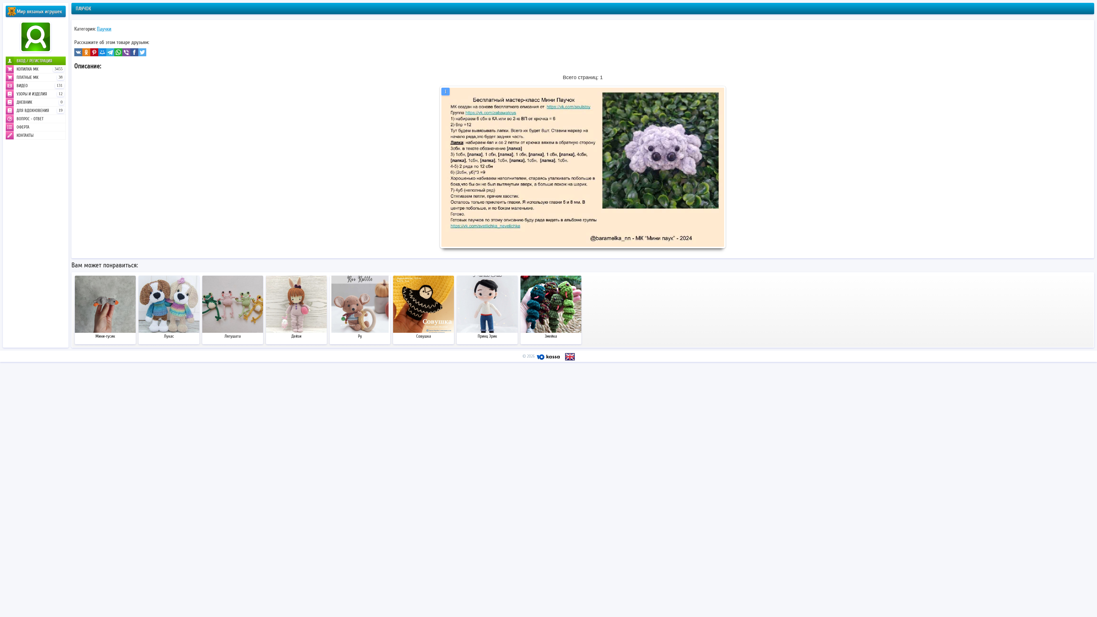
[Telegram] (110, 52)
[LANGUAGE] (570, 356)
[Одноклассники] (86, 52)
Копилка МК (40, 69)
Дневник (40, 102)
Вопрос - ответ (30, 118)
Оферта (23, 127)
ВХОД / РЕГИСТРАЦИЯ (34, 60)
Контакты (25, 135)
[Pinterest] (94, 52)
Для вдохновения (40, 110)
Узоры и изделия (40, 94)
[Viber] (126, 52)
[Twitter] (142, 52)
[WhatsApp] (118, 52)
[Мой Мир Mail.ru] (102, 52)
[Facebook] (134, 52)
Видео (40, 85)
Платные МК (40, 77)
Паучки (104, 29)
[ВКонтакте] (78, 52)
